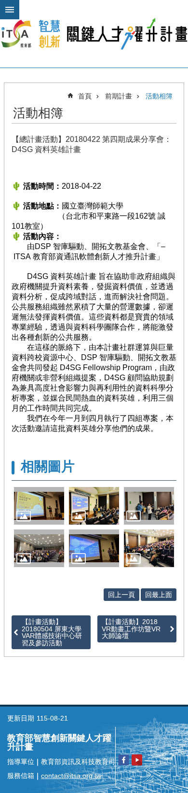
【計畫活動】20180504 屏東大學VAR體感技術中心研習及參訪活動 (52, 632)
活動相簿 (159, 96)
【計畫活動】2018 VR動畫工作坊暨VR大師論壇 (131, 629)
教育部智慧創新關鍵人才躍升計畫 (94, 34)
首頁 (85, 96)
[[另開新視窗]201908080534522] (149, 548)
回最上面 (158, 594)
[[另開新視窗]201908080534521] (94, 548)
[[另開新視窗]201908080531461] (149, 506)
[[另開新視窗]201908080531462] (94, 506)
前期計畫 (118, 96)
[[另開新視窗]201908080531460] (39, 506)
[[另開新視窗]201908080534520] (39, 548)
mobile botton (9, 9)
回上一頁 (121, 594)
